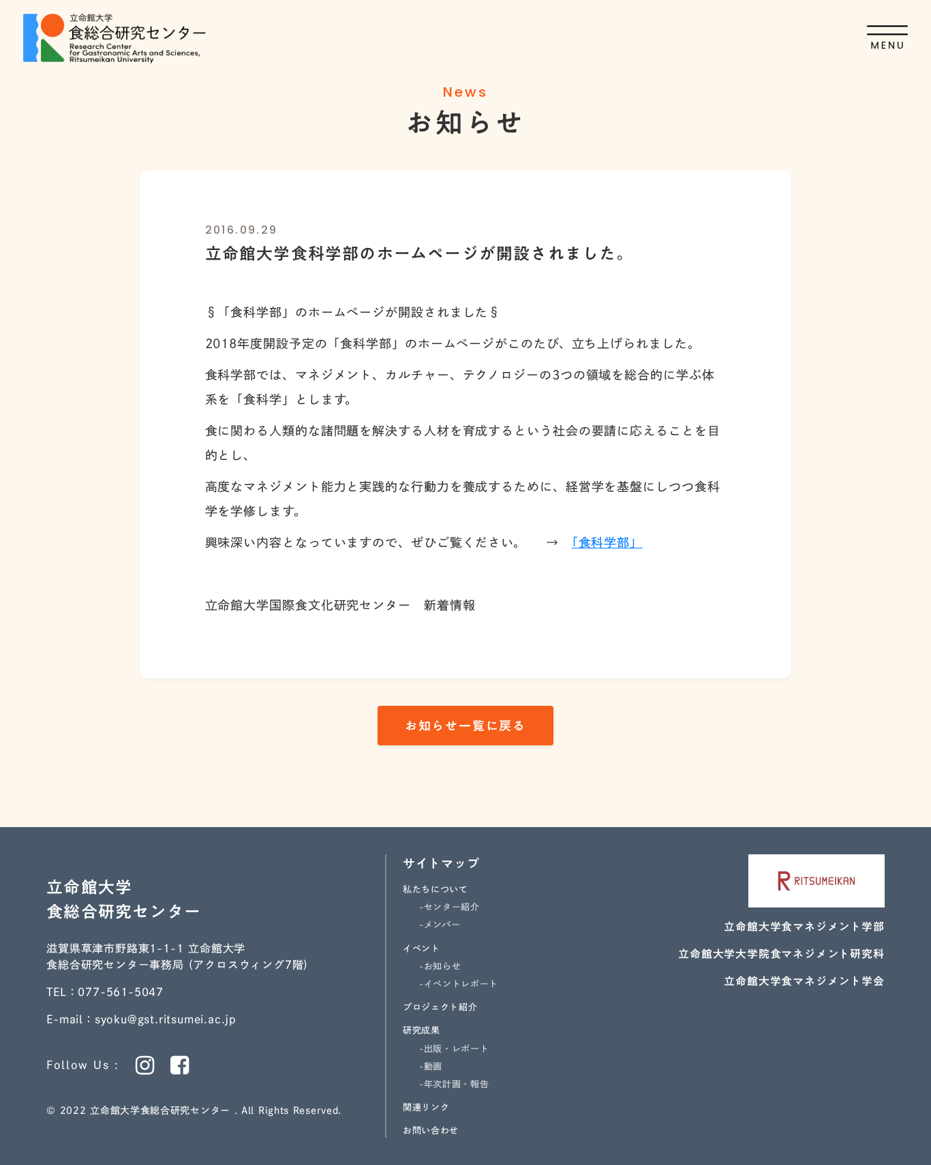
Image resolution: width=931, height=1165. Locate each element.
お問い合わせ (431, 1130)
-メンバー (439, 924)
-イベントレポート (458, 984)
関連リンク (426, 1107)
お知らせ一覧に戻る (465, 725)
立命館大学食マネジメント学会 (804, 981)
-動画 (430, 1066)
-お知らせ (440, 966)
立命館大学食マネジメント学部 (804, 926)
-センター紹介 (449, 907)
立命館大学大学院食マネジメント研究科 (781, 954)
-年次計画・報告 (454, 1084)
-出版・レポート (454, 1048)
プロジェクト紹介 (440, 1007)
